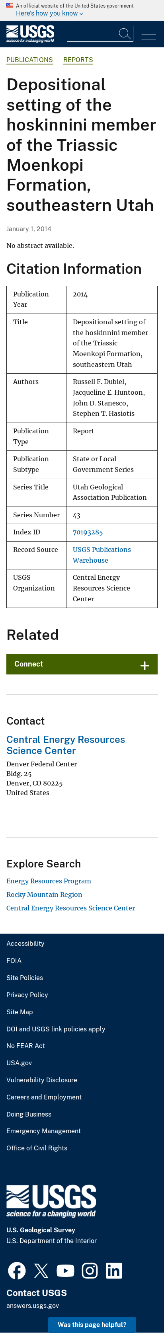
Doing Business (28, 1114)
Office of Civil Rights (36, 1148)
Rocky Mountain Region (44, 894)
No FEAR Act (25, 1046)
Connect (28, 664)
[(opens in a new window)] (16, 1269)
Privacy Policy (27, 995)
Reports (78, 60)
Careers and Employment (44, 1097)
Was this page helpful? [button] (92, 1325)
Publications (29, 60)
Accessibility (25, 943)
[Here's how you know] (82, 10)
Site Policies (24, 978)
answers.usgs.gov (32, 1306)
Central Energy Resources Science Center (65, 745)
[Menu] (149, 35)
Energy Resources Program (48, 881)
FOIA (13, 961)
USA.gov (19, 1063)
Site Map (19, 1012)
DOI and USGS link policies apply (55, 1029)
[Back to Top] (135, 1304)
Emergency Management (43, 1131)
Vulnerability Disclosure (41, 1080)
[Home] (30, 41)
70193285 (88, 532)
